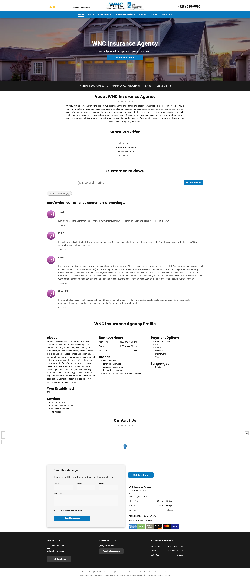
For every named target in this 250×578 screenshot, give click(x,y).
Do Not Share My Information (104, 572)
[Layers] (246, 433)
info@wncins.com (144, 520)
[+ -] (125, 449)
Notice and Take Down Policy (138, 572)
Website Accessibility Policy (158, 572)
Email (101, 483)
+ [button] (3, 433)
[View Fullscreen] (3, 442)
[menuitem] (81, 14)
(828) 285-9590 (189, 6)
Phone (79, 483)
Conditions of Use (121, 572)
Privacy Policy (87, 572)
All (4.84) (59, 193)
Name (56, 483)
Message (58, 493)
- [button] (3, 436)
